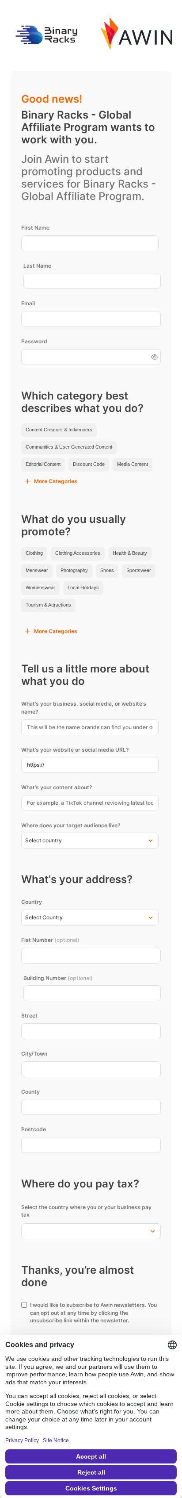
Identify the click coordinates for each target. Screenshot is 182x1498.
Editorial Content (43, 464)
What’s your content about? (56, 787)
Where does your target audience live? (71, 825)
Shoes (107, 570)
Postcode (33, 1129)
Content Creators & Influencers (59, 429)
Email (28, 303)
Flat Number (50, 940)
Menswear (37, 570)
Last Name (37, 265)
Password (34, 341)
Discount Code (89, 464)
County (30, 1091)
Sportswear (138, 570)
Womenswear (40, 587)
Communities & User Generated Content (69, 446)
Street (29, 1015)
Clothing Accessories (77, 553)
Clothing (34, 553)
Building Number (58, 978)
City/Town (34, 1053)
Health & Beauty (130, 553)
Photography (74, 570)
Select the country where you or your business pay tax (86, 1211)
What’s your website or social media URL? (75, 749)
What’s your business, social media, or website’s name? (83, 707)
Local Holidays (83, 587)
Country (31, 902)
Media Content (132, 464)
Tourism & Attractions (48, 604)
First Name (35, 227)
